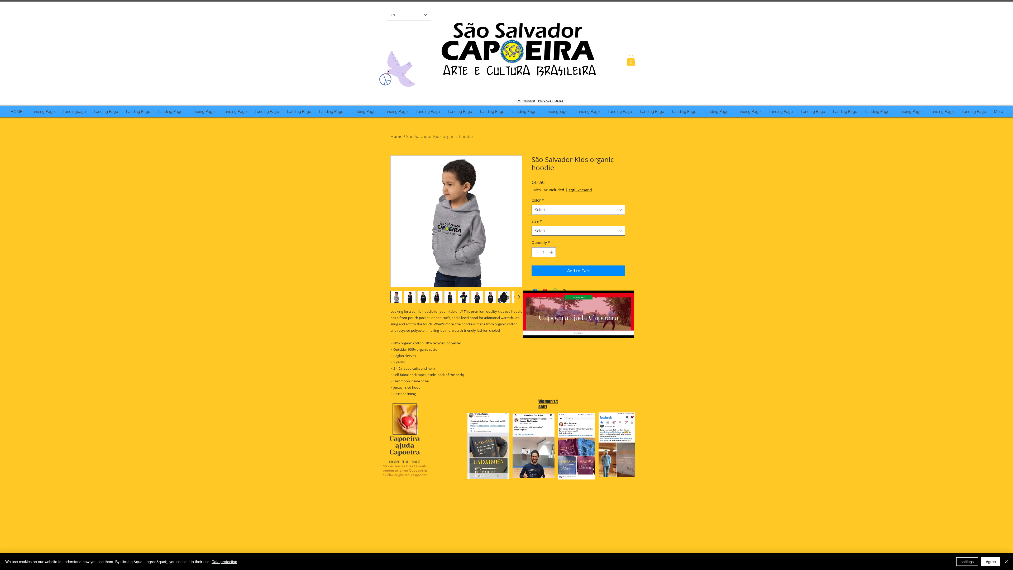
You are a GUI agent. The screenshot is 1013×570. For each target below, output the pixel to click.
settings (967, 561)
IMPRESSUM (526, 101)
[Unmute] (539, 330)
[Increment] (551, 252)
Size (537, 221)
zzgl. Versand (580, 189)
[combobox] (578, 210)
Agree (991, 561)
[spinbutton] (543, 252)
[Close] (1007, 561)
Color (538, 200)
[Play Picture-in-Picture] (617, 330)
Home (396, 136)
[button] (630, 60)
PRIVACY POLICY (551, 101)
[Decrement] (535, 252)
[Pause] (530, 330)
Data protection (224, 561)
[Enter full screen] (626, 330)
